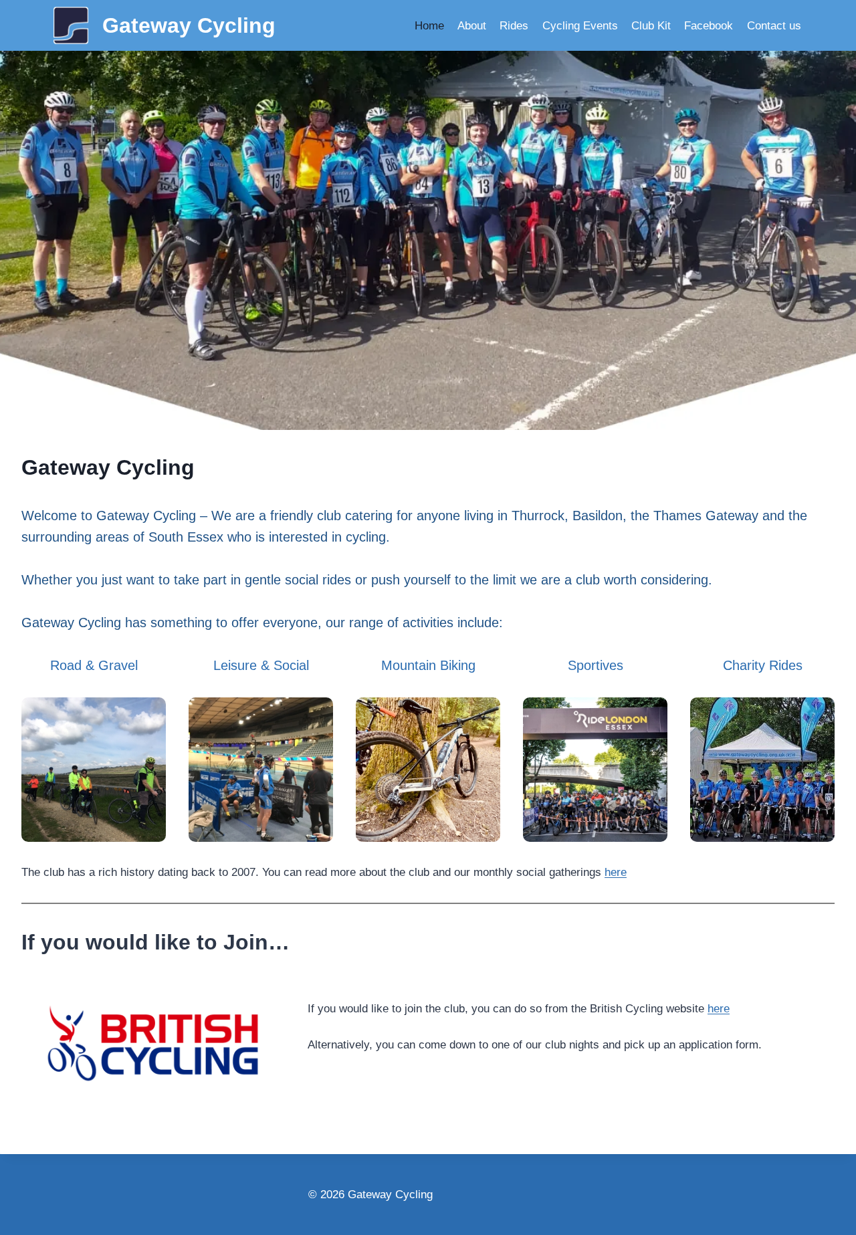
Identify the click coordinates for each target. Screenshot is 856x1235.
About (471, 25)
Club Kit (651, 25)
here (616, 872)
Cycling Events (580, 25)
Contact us (774, 25)
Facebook (708, 25)
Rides (514, 25)
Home (429, 25)
